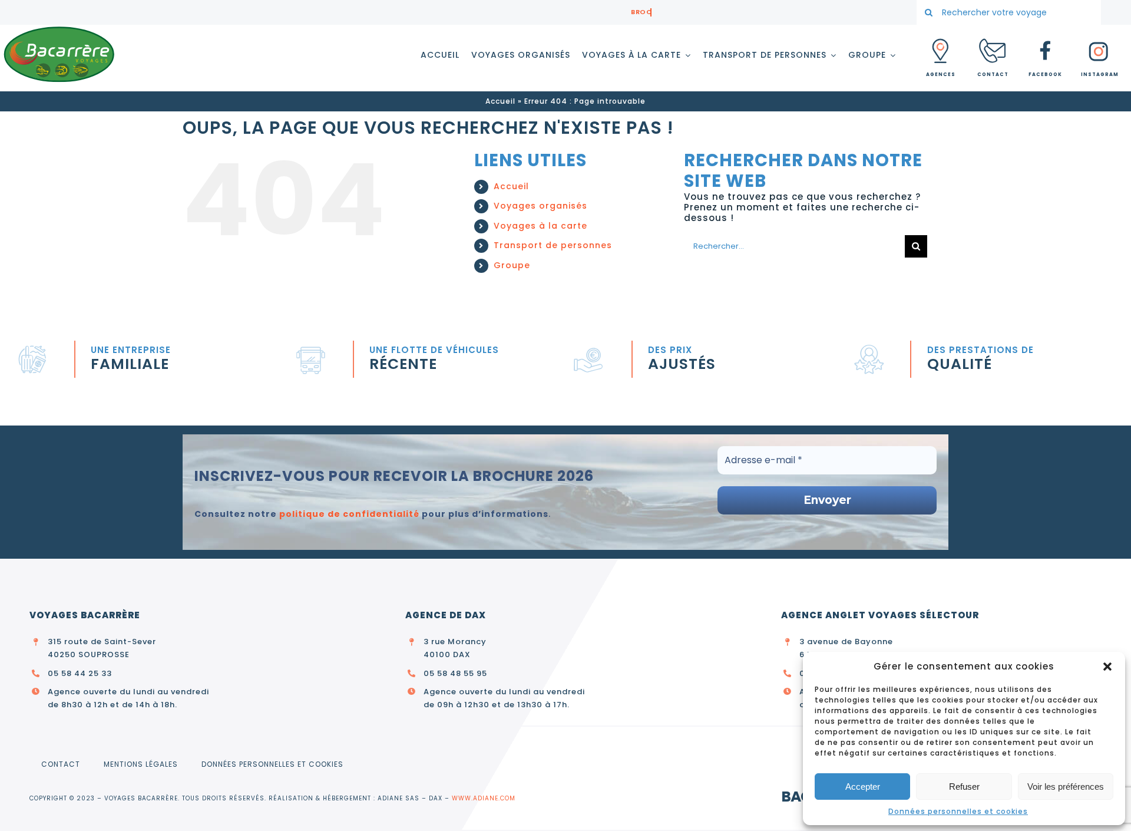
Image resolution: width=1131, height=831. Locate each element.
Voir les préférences (1065, 786)
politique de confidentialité (349, 514)
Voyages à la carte (540, 226)
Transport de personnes (553, 245)
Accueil (500, 101)
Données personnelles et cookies (958, 811)
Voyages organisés (540, 206)
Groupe (512, 265)
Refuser (964, 786)
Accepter (862, 786)
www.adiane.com (483, 798)
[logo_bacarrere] (59, 29)
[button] (1107, 666)
